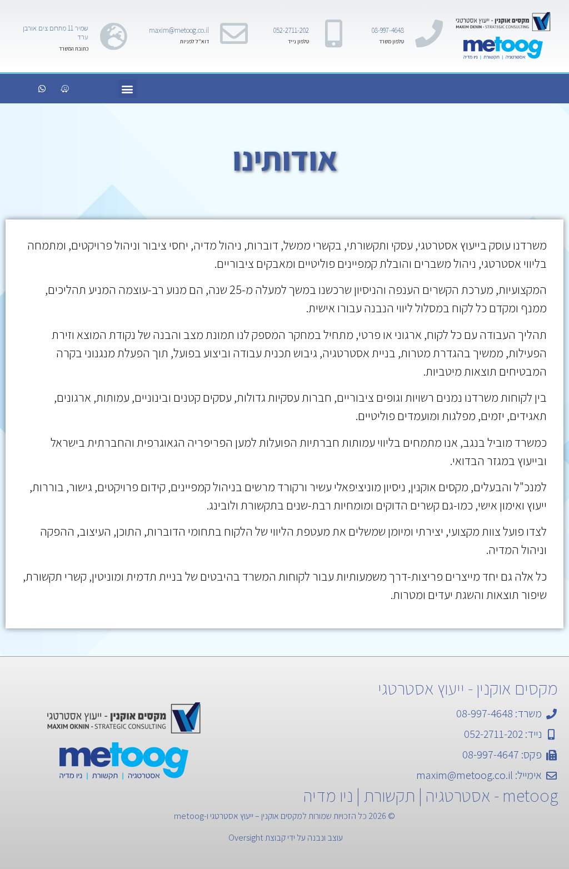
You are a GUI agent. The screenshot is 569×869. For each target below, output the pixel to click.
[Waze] (64, 89)
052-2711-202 (291, 30)
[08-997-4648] (429, 33)
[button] (127, 88)
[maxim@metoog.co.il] (234, 33)
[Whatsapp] (41, 89)
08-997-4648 (388, 30)
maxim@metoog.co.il (179, 30)
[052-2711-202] (334, 33)
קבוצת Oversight (257, 837)
